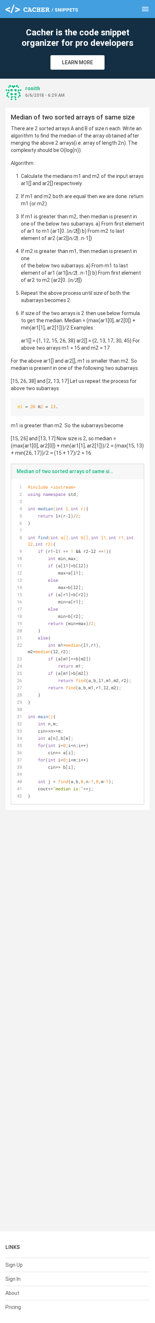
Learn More (77, 62)
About (12, 1293)
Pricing (13, 1307)
